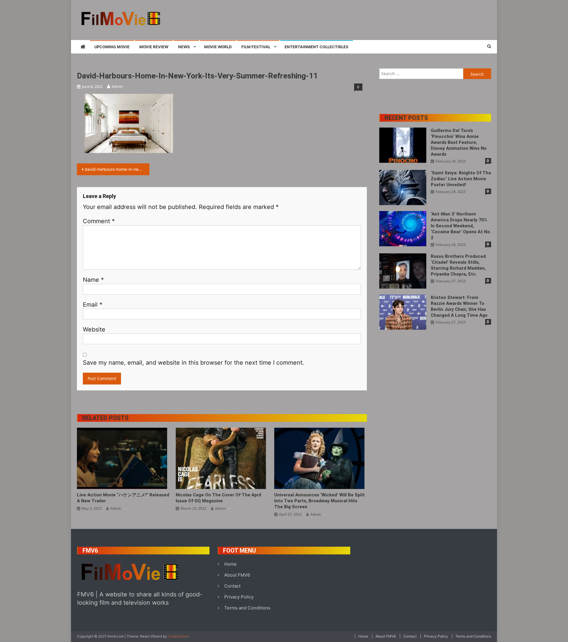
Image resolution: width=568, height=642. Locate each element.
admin (117, 86)
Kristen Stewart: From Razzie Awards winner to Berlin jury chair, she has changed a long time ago (459, 306)
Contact (232, 586)
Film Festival (255, 46)
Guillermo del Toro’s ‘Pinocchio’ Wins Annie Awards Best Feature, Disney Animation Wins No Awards (459, 142)
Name (93, 279)
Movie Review (153, 46)
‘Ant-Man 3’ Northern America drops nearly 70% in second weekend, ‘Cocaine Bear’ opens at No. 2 (461, 225)
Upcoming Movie (112, 46)
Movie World (218, 46)
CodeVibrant (178, 636)
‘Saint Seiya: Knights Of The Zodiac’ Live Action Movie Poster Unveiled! (461, 178)
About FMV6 (237, 575)
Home (230, 564)
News (184, 46)
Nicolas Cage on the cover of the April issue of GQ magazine (218, 497)
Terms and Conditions (247, 608)
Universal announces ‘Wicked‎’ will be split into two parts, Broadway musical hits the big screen (319, 500)
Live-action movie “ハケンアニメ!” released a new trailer (123, 497)
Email (92, 304)
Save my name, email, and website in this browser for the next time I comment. (193, 362)
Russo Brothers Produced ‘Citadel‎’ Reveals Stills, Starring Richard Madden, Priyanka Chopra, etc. (458, 265)
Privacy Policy (239, 597)
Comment (99, 221)
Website (94, 329)
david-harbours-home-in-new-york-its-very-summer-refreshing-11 (117, 169)
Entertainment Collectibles (316, 46)
